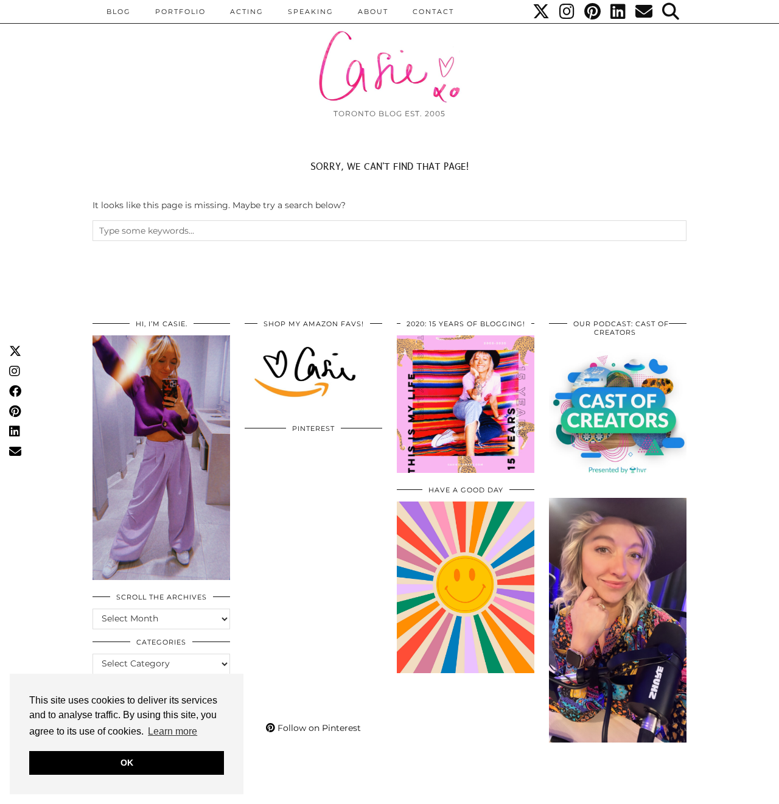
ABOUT (373, 11)
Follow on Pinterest (318, 727)
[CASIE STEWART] (389, 56)
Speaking (311, 11)
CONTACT (433, 11)
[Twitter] (542, 11)
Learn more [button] (172, 731)
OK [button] (127, 762)
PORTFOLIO (180, 11)
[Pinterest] (593, 11)
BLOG (119, 11)
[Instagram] (567, 11)
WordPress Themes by (621, 790)
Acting (247, 11)
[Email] (644, 11)
